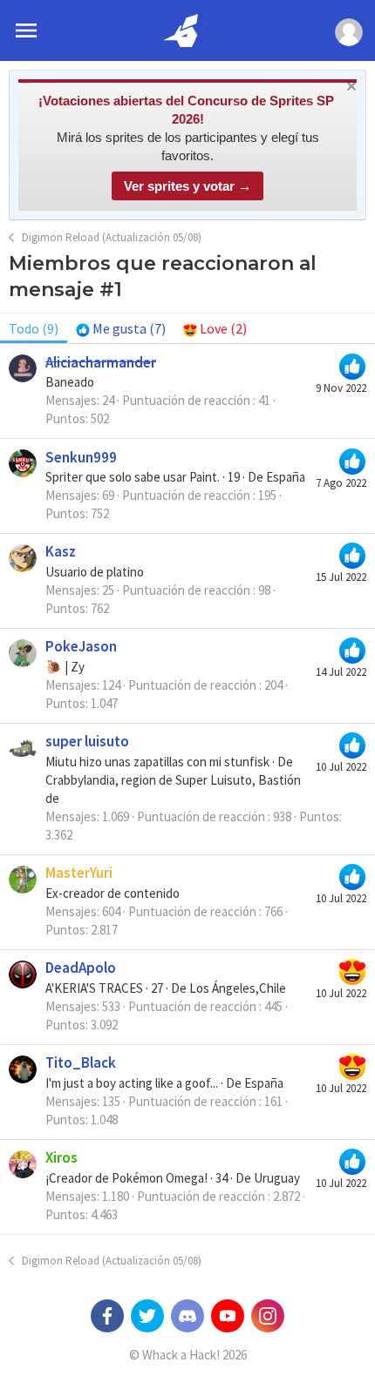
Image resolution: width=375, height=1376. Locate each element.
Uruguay (277, 1178)
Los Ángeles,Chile (237, 988)
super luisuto (87, 741)
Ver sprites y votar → (187, 186)
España (285, 477)
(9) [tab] (33, 328)
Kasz (60, 551)
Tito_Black (80, 1062)
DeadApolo (80, 967)
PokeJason (81, 646)
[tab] (120, 328)
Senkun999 (81, 457)
